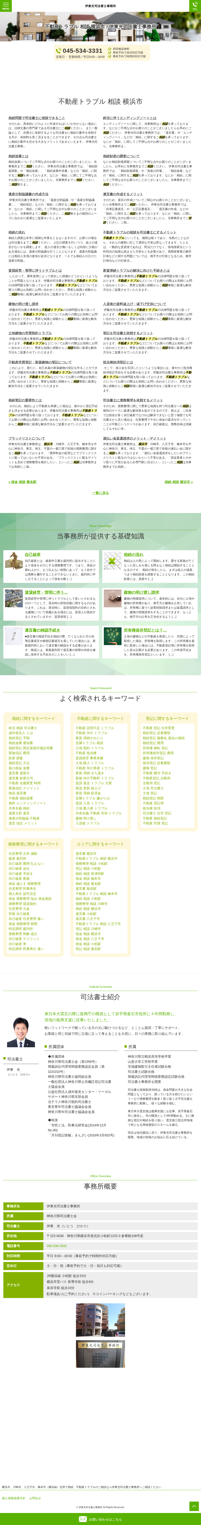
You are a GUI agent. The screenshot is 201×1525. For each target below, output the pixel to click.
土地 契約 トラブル (90, 748)
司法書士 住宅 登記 (157, 813)
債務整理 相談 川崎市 (92, 904)
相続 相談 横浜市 (88, 909)
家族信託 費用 (19, 753)
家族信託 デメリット (24, 788)
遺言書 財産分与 (21, 778)
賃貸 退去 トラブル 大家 (94, 783)
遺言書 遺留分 (19, 773)
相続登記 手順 (19, 738)
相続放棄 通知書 (21, 743)
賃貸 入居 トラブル (90, 803)
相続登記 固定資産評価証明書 (31, 748)
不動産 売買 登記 (155, 823)
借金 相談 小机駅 (88, 944)
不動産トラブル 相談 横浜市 (97, 858)
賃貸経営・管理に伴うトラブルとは (35, 270)
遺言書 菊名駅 (86, 889)
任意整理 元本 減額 (23, 854)
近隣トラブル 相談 (89, 743)
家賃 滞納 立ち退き (90, 773)
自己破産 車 (17, 944)
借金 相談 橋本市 (88, 879)
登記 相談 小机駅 (88, 868)
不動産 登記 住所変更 (159, 728)
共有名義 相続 (19, 808)
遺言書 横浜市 (86, 854)
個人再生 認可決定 (22, 894)
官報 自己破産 (19, 914)
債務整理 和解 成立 (23, 934)
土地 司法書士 (153, 788)
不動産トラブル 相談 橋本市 (97, 894)
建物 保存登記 (153, 758)
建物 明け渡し (86, 818)
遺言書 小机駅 (86, 914)
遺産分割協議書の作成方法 (28, 194)
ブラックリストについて (26, 438)
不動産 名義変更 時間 (25, 783)
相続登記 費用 (153, 743)
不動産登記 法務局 (156, 778)
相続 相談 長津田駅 (90, 874)
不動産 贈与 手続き (157, 773)
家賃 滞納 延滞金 (88, 793)
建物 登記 (150, 768)
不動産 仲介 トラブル (92, 733)
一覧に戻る (100, 493)
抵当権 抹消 (151, 808)
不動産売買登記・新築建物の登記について (40, 362)
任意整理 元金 (19, 909)
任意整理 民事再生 (22, 889)
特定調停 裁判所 (21, 929)
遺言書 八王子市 (88, 919)
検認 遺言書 (17, 793)
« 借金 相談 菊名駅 (22, 482)
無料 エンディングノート (27, 803)
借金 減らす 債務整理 (25, 884)
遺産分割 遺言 (19, 813)
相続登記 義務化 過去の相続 (164, 738)
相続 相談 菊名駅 (88, 884)
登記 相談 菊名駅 (88, 949)
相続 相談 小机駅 (88, 899)
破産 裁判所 (17, 858)
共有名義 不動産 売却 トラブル (99, 813)
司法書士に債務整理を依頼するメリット (133, 400)
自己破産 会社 (19, 868)
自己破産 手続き (21, 874)
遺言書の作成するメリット (123, 194)
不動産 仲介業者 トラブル (95, 768)
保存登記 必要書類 (156, 763)
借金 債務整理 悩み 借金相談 (30, 899)
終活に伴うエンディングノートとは (129, 118)
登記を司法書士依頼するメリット (128, 333)
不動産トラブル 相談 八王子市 (98, 924)
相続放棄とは (18, 156)
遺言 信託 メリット (23, 823)
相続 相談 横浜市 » (179, 482)
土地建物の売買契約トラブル (30, 333)
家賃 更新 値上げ (88, 788)
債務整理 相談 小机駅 (92, 864)
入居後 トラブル (88, 823)
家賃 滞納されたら (89, 738)
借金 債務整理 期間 (23, 924)
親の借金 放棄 (19, 768)
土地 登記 (150, 793)
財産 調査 (16, 758)
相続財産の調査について (121, 156)
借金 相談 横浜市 (88, 934)
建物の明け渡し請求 (23, 304)
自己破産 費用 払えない (26, 864)
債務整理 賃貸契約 (22, 904)
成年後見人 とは (21, 733)
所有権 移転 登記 (155, 748)
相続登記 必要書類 (156, 733)
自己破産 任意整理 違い (26, 919)
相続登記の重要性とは (25, 400)
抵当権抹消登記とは (118, 362)
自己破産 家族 (19, 879)
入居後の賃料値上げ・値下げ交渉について (134, 304)
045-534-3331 (57, 1246)
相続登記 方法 (19, 763)
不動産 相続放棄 (21, 798)
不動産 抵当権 (86, 753)
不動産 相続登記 (155, 818)
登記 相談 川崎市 (88, 929)
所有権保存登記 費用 (158, 753)
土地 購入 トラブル (90, 763)
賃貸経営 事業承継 (89, 758)
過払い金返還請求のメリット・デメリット (134, 438)
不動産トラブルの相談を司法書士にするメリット (139, 232)
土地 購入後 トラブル (92, 808)
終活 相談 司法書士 (23, 728)
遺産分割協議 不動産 (24, 818)
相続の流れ (16, 232)
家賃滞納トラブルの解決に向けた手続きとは (136, 270)
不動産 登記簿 (153, 803)
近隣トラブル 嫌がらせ (93, 798)
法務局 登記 (151, 783)
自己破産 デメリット (24, 939)
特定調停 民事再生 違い (26, 949)
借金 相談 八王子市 (90, 939)
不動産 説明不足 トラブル (95, 728)
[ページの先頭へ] (194, 1506)
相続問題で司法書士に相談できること (36, 118)
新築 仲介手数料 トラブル (95, 778)
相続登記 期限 (153, 798)
